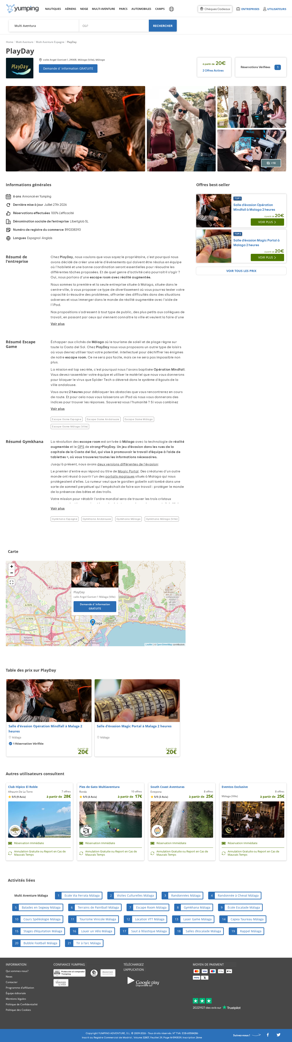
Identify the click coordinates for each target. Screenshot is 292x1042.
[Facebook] (267, 1036)
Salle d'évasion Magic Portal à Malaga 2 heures (134, 726)
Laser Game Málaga (197, 919)
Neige (84, 9)
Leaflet (149, 644)
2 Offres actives (213, 70)
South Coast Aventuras (167, 786)
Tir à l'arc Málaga (88, 943)
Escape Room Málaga (151, 907)
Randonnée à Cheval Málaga (238, 895)
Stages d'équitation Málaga (43, 931)
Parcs (123, 9)
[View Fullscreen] (11, 582)
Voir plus (265, 222)
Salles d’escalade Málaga (203, 931)
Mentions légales (16, 999)
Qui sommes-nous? (17, 971)
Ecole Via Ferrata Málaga (82, 895)
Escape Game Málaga (139, 419)
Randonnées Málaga (186, 895)
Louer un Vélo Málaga (96, 931)
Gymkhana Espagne (64, 519)
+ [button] (11, 566)
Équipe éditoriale (16, 993)
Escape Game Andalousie (103, 419)
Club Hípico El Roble (23, 786)
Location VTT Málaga (149, 919)
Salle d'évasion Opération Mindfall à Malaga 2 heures (45, 728)
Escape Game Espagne (66, 419)
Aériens (70, 9)
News (9, 976)
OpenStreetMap (164, 644)
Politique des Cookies (18, 1010)
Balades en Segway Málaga (41, 907)
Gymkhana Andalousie (97, 519)
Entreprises (250, 9)
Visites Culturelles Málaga (135, 895)
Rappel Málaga (250, 931)
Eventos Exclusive (235, 786)
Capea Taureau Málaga (247, 919)
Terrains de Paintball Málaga (98, 907)
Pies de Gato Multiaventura (99, 786)
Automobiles (140, 9)
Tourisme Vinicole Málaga (98, 919)
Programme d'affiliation (20, 987)
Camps (159, 9)
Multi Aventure (102, 9)
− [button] (11, 573)
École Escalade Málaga (244, 907)
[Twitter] (278, 1036)
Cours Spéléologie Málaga (42, 919)
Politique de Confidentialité (22, 1004)
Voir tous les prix (241, 271)
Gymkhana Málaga (128, 519)
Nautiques (52, 9)
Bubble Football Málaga (40, 943)
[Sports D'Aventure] (22, 8)
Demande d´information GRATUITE (68, 68)
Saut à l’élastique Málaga (149, 931)
